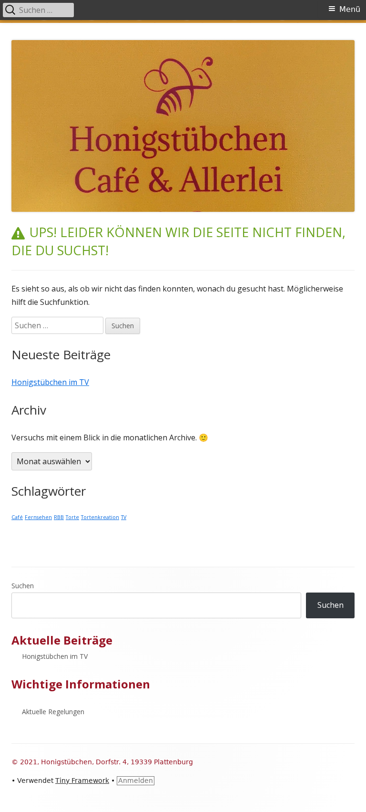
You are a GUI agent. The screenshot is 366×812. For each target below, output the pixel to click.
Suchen (22, 585)
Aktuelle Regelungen (53, 711)
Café (17, 517)
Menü (349, 9)
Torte (72, 517)
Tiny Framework (82, 780)
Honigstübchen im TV (50, 382)
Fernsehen (38, 517)
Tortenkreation (100, 517)
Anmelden (135, 780)
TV (123, 517)
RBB (59, 517)
